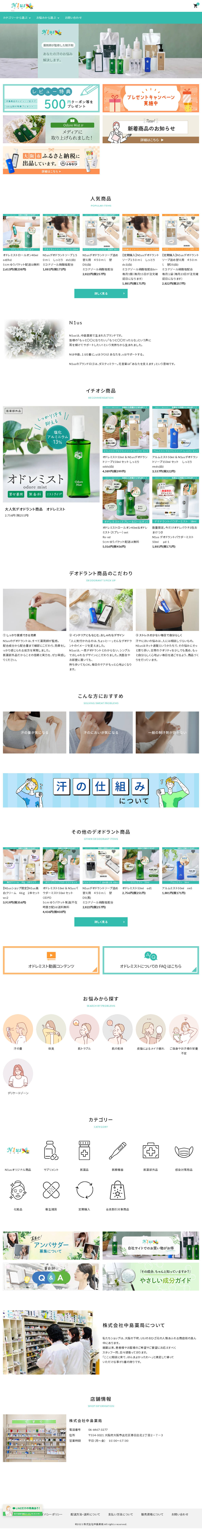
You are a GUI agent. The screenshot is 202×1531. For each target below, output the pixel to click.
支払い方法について (120, 1514)
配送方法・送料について (85, 1514)
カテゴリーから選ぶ (15, 17)
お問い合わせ (73, 17)
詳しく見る (101, 293)
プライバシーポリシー (49, 1514)
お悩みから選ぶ (46, 17)
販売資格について (152, 1514)
